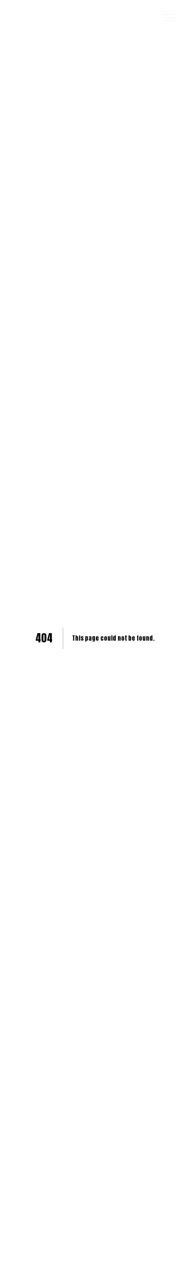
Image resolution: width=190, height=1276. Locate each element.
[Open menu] (169, 17)
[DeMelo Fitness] (19, 17)
